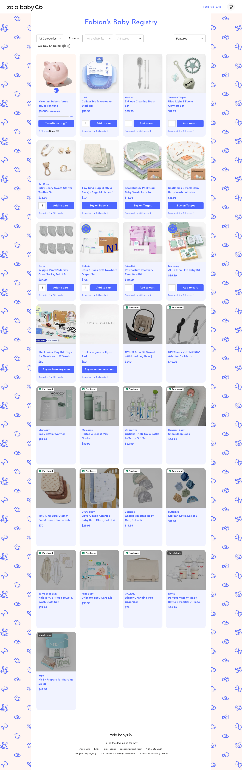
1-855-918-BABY (213, 6)
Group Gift (54, 131)
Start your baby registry (85, 753)
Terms (165, 753)
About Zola (85, 749)
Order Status (110, 749)
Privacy (156, 753)
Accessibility (146, 753)
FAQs (97, 749)
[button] (56, 75)
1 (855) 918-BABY (154, 749)
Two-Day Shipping (48, 45)
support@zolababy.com (131, 749)
